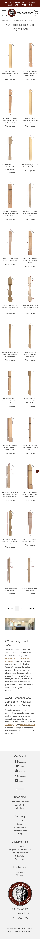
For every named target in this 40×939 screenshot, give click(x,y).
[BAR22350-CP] (10, 382)
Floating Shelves (20, 805)
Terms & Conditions (13, 931)
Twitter (21, 766)
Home (4, 20)
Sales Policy (20, 856)
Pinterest (21, 771)
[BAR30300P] (10, 335)
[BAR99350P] (10, 55)
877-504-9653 (20, 918)
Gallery (20, 824)
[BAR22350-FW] (10, 101)
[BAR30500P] (30, 382)
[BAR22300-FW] (30, 55)
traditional (9, 658)
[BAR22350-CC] (30, 242)
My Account (20, 872)
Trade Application (20, 830)
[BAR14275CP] (10, 569)
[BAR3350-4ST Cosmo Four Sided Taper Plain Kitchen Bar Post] (30, 195)
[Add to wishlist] (13, 45)
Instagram (22, 776)
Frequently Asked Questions (20, 849)
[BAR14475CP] (10, 476)
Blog (20, 833)
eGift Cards (20, 808)
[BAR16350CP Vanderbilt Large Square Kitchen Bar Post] (10, 523)
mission (17, 658)
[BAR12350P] (10, 148)
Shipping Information (20, 852)
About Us (20, 820)
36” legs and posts (27, 724)
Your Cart (20, 875)
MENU (4, 15)
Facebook (22, 762)
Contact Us (20, 846)
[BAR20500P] (30, 289)
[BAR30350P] (30, 335)
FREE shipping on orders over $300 (21, 2)
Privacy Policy (26, 931)
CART (36, 15)
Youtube (22, 781)
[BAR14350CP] (30, 569)
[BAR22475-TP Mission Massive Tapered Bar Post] (30, 523)
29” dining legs (10, 724)
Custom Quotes (20, 827)
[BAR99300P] (30, 148)
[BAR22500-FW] (10, 195)
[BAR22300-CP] (30, 429)
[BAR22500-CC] (30, 476)
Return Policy (20, 859)
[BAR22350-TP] (10, 242)
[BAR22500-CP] (10, 429)
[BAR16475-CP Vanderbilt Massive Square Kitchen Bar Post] (10, 289)
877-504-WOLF (26, 5)
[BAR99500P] (30, 101)
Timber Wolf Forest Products (22, 928)
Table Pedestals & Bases (20, 801)
